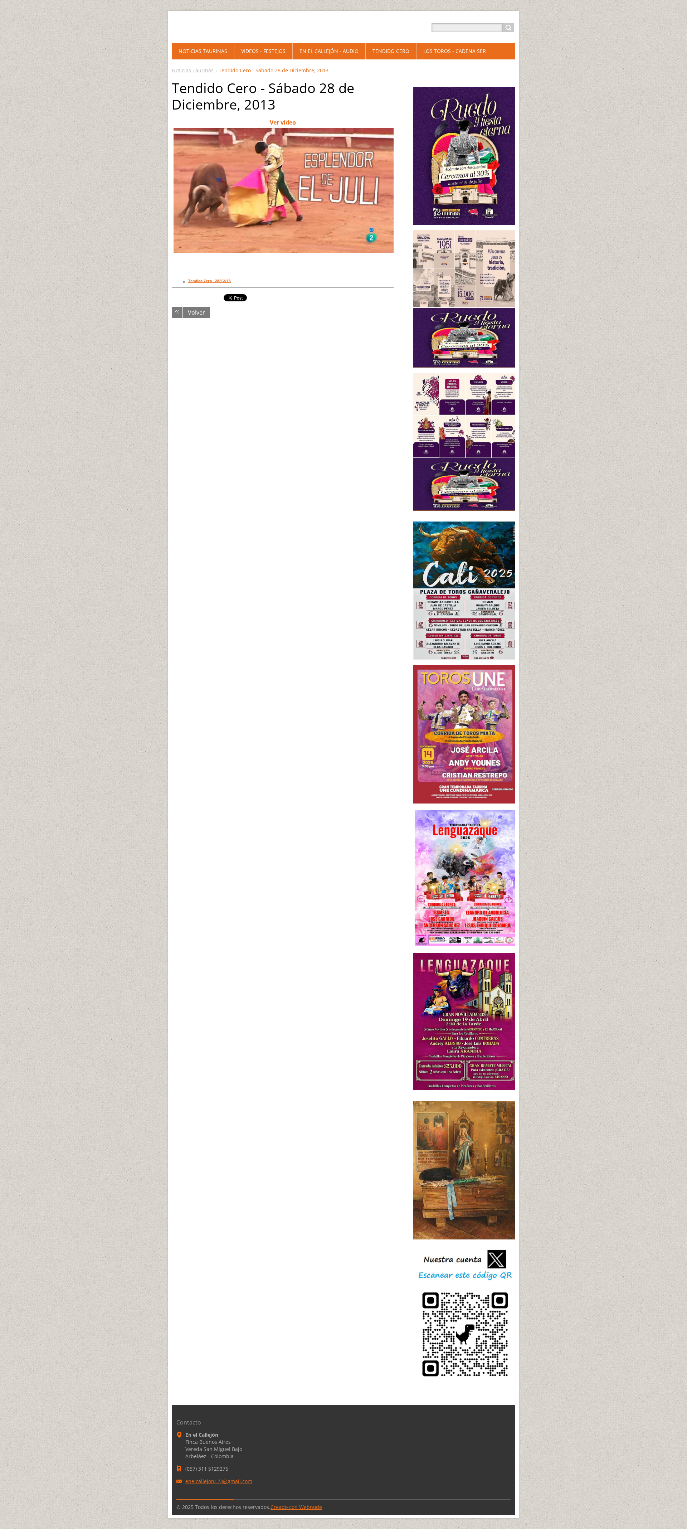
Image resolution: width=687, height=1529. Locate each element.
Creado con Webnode (296, 1507)
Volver (196, 312)
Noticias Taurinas (193, 70)
